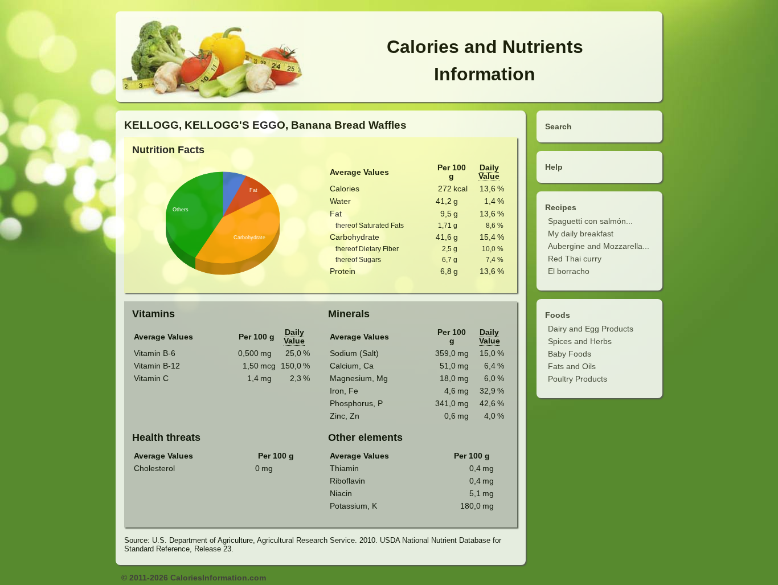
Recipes (560, 207)
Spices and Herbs (580, 341)
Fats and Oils (572, 366)
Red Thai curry (574, 258)
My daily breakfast (580, 233)
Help (554, 166)
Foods (557, 315)
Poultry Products (577, 378)
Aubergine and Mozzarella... (598, 246)
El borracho (568, 271)
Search (558, 126)
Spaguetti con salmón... (590, 221)
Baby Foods (569, 353)
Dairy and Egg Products (590, 328)
